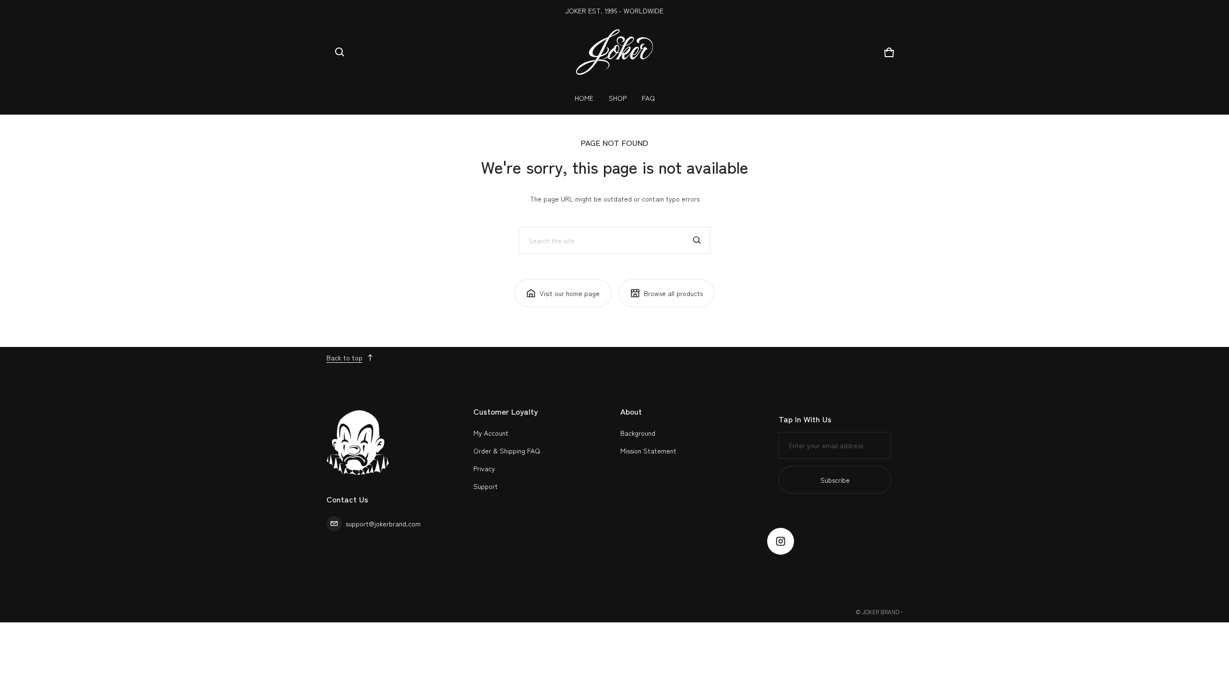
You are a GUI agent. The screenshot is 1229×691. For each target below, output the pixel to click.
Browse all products (673, 293)
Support (485, 486)
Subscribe (835, 480)
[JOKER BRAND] (614, 52)
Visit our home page (570, 293)
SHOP (618, 98)
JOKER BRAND (880, 612)
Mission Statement (648, 450)
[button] (339, 52)
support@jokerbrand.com (383, 523)
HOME (584, 98)
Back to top (344, 357)
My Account (490, 433)
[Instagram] (780, 541)
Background (637, 433)
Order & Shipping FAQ (506, 450)
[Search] (697, 240)
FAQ (648, 98)
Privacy (484, 468)
